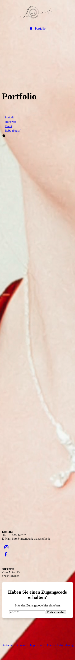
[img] (37, 12)
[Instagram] (6, 547)
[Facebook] (5, 554)
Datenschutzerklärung (60, 645)
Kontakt (21, 645)
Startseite (7, 645)
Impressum (36, 645)
